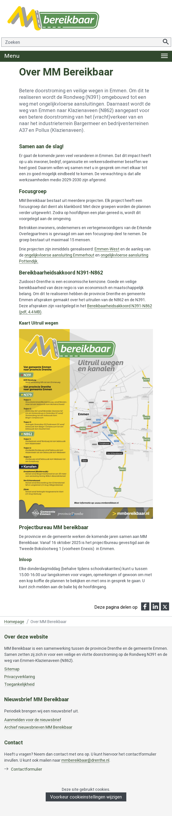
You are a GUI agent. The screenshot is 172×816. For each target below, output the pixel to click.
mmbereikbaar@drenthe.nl (85, 760)
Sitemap (11, 669)
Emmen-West (107, 249)
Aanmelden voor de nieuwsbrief (32, 719)
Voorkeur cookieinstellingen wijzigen (86, 797)
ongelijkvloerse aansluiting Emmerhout (59, 255)
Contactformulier (26, 769)
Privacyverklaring (19, 676)
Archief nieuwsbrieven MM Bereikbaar (38, 727)
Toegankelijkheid (19, 684)
